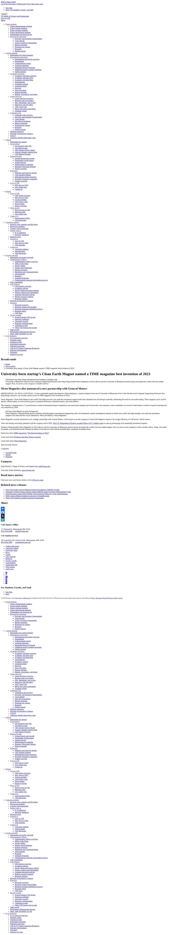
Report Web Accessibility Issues (113, 598)
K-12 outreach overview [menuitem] (19, 338)
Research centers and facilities (25, 885)
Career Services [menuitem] (15, 96)
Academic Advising (17, 651)
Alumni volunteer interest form (26, 730)
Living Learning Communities (26, 620)
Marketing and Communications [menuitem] (26, 272)
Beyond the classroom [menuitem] (18, 37)
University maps (11, 550)
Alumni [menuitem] (8, 140)
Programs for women (22, 625)
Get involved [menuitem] (15, 144)
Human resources (21, 847)
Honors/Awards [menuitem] (16, 156)
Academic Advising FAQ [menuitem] (24, 78)
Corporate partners (12, 800)
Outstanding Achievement (24, 738)
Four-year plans (20, 668)
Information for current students (21, 633)
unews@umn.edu (28, 470)
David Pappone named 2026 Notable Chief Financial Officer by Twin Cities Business (37, 494)
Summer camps (15, 918)
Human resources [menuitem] (21, 270)
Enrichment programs (18, 922)
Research (9, 457)
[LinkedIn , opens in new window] (84, 519)
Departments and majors (19, 635)
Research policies (21, 876)
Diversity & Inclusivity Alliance (21, 711)
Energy (8, 455)
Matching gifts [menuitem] (20, 212)
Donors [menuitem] (8, 191)
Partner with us (15, 808)
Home (8, 364)
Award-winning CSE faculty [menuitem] (25, 317)
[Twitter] (6, 581)
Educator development (18, 928)
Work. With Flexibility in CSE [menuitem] (21, 334)
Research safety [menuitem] (20, 311)
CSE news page (37, 480)
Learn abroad (19, 618)
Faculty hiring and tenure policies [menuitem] (27, 290)
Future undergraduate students (21, 604)
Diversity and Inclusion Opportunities (28, 616)
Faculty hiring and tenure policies (27, 868)
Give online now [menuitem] (21, 187)
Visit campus (10, 567)
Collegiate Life (15, 691)
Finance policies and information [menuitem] (26, 293)
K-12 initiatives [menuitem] (20, 233)
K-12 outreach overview (19, 916)
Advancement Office (22, 796)
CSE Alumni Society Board (25, 728)
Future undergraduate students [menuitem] (21, 26)
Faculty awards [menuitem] (15, 315)
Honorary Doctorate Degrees (25, 744)
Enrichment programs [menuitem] (18, 344)
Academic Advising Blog (24, 658)
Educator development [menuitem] (18, 350)
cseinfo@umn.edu (21, 531)
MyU (7, 594)
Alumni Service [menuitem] (20, 162)
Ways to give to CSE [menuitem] (22, 210)
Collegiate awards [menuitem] (21, 326)
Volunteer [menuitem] (13, 352)
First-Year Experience (22, 699)
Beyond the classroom (18, 614)
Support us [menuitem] (14, 239)
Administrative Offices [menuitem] (18, 259)
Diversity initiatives (22, 812)
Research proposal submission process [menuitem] (28, 309)
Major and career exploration (25, 686)
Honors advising (21, 670)
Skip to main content (8, 2)
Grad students (11, 563)
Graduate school (21, 689)
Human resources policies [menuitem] (24, 297)
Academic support (21, 662)
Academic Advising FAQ (24, 656)
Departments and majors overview (27, 637)
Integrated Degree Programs (25, 645)
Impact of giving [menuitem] (21, 206)
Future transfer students (18, 606)
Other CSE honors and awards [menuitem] (26, 328)
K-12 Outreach (11, 913)
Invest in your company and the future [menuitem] (24, 224)
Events (8, 554)
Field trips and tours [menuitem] (17, 346)
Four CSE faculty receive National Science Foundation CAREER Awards (32, 490)
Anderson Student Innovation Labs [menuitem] (23, 138)
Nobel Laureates (21, 746)
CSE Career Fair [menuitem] (21, 107)
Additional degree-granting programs (28, 647)
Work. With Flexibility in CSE (21, 911)
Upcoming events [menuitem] (21, 148)
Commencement (21, 664)
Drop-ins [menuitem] (18, 88)
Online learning (20, 649)
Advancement (20, 829)
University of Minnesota (22, 598)
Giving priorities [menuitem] (21, 200)
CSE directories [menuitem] (20, 220)
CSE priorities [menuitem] (20, 245)
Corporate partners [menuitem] (12, 222)
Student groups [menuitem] (20, 51)
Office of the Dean (21, 841)
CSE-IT (13, 713)
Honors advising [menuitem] (21, 92)
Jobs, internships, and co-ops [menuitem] (25, 103)
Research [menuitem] (18, 49)
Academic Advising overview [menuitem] (25, 76)
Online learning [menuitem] (20, 72)
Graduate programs (22, 643)
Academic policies (21, 866)
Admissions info (11, 565)
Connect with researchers (19, 806)
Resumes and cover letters (24, 678)
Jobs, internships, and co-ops (25, 680)
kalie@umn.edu (44, 466)
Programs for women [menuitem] (22, 47)
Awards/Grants (11, 453)
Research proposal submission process (28, 887)
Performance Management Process (22, 909)
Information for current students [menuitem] (21, 55)
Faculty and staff (12, 833)
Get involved (15, 722)
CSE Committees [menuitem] (16, 282)
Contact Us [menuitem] (14, 216)
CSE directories (20, 798)
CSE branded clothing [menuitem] (23, 175)
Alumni (8, 717)
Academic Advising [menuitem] (17, 74)
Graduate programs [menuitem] (22, 65)
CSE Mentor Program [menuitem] (23, 154)
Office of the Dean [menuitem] (21, 264)
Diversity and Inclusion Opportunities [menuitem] (28, 39)
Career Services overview (24, 676)
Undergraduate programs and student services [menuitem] (31, 280)
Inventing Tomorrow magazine (26, 757)
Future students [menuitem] (11, 24)
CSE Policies (15, 862)
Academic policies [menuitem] (21, 288)
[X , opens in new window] (84, 516)
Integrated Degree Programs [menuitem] (25, 68)
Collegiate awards (21, 903)
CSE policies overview (23, 864)
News (8, 552)
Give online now (21, 765)
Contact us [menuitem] (18, 189)
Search (4, 14)
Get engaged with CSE (23, 724)
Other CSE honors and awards (26, 905)
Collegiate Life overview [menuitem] (24, 115)
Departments (19, 639)
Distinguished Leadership (24, 742)
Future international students (20, 610)
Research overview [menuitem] (22, 305)
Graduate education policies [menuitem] (25, 295)
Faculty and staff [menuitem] (12, 255)
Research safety (20, 889)
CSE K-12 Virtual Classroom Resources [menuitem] (24, 348)
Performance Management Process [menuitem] (22, 332)
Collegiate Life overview (24, 693)
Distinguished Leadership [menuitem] (24, 165)
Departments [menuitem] (19, 61)
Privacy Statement (96, 598)
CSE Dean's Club (21, 779)
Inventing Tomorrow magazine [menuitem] (26, 179)
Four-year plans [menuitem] (20, 90)
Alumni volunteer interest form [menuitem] (26, 152)
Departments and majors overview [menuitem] (27, 59)
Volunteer (13, 930)
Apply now (10, 569)
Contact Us (14, 794)
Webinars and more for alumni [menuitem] (26, 173)
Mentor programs (21, 622)
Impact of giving (21, 783)
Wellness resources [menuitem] (17, 132)
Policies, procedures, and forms (26, 672)
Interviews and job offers (24, 682)
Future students (11, 602)
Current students (11, 631)
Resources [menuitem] (14, 171)
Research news (15, 814)
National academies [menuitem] (22, 319)
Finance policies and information (26, 870)
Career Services (15, 674)
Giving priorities (21, 777)
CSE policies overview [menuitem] (23, 286)
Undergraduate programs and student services (31, 858)
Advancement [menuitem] (20, 251)
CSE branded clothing (23, 753)
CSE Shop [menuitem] (18, 313)
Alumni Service (20, 740)
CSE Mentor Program (23, 732)
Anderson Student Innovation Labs (23, 715)
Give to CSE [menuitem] (14, 183)
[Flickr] (6, 583)
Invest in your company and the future (24, 802)
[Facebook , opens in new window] (84, 512)
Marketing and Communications (26, 850)
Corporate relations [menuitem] (22, 249)
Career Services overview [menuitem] (24, 99)
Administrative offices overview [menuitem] (26, 262)
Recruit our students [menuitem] (17, 226)
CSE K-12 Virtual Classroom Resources (24, 926)
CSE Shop (18, 891)
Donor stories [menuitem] (19, 204)
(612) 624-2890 (6, 542)
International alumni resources (25, 755)
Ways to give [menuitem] (15, 208)
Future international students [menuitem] (20, 32)
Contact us (18, 767)
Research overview (22, 883)
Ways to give (15, 786)
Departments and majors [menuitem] (19, 57)
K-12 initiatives (20, 810)
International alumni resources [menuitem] (25, 177)
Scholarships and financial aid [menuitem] (21, 35)
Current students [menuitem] (11, 53)
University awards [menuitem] (21, 321)
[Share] (84, 508)
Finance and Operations (23, 845)
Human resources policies (24, 874)
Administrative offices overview (26, 839)
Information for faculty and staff (21, 835)
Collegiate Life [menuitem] (15, 113)
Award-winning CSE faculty (25, 895)
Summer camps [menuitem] (15, 340)
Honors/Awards (16, 734)
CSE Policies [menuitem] (15, 284)
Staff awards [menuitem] (14, 330)
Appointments (20, 660)
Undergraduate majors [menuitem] (23, 63)
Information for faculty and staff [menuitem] (21, 257)
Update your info (21, 759)
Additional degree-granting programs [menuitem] (28, 70)
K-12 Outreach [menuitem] (11, 336)
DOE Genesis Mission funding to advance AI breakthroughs (27, 496)
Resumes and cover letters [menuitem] (24, 101)
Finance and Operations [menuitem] (23, 268)
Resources (14, 748)
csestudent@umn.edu (23, 542)
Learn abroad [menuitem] (19, 41)
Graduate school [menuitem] (21, 111)
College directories (12, 546)
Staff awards (14, 907)
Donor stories (19, 781)
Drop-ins (18, 666)
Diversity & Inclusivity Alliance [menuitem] (21, 134)
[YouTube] (7, 577)
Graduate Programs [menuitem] (22, 278)
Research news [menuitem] (15, 237)
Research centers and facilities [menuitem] (25, 307)
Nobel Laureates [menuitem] (21, 169)
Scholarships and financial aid (21, 612)
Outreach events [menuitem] (16, 342)
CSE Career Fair (21, 684)
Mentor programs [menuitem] (21, 45)
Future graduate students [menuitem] (19, 30)
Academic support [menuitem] (21, 84)
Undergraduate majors (23, 641)
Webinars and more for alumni (26, 750)
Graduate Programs (22, 856)
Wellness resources (17, 709)
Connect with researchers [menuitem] (19, 229)
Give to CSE (5, 18)
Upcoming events (21, 726)
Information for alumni (18, 719)
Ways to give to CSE (22, 788)
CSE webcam (11, 557)
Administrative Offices (18, 837)
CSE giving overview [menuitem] (22, 196)
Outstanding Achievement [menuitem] (24, 160)
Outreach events (16, 920)
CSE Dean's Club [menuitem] (21, 202)
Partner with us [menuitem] (15, 231)
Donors (8, 769)
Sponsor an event (16, 932)
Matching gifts (20, 790)
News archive (11, 366)
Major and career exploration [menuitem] (25, 109)
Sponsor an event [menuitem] (16, 354)
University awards (21, 899)
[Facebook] (6, 579)
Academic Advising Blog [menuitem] (24, 80)
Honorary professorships (24, 901)
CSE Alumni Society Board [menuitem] (25, 150)
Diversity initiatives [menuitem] (22, 235)
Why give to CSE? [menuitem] (21, 185)
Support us (14, 816)
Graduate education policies (25, 872)
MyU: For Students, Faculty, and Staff (19, 10)
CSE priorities (20, 823)
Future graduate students (19, 608)
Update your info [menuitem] (21, 181)
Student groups (20, 629)
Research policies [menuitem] (21, 299)
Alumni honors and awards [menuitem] (24, 158)
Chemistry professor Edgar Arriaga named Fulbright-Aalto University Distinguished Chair (38, 492)
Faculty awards (11, 561)
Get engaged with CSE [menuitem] (23, 146)
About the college (12, 548)
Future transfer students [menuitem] (18, 28)
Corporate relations (22, 827)
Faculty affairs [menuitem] (20, 266)
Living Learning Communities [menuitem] (26, 43)
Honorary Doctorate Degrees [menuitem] (25, 167)
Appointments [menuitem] (20, 82)
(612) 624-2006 (6, 531)
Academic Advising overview (25, 653)
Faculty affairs (20, 843)
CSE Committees (16, 860)
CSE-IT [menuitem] (13, 136)
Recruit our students (17, 804)
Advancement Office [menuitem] (22, 218)
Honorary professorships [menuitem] (24, 323)
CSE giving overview (22, 773)
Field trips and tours (17, 924)
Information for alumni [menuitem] (18, 142)
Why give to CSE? (21, 763)
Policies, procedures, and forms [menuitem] (26, 94)
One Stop (9, 8)
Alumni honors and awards (24, 736)
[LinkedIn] (6, 573)
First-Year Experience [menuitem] (22, 121)
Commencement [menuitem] (21, 86)
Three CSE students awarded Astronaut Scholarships (25, 498)
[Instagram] (6, 575)
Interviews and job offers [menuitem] (24, 105)
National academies (22, 897)
